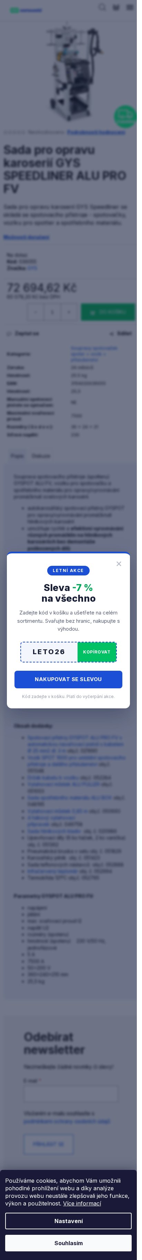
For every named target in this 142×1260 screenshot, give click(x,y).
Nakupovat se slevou (68, 679)
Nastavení (68, 1221)
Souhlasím (68, 1243)
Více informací (82, 1203)
